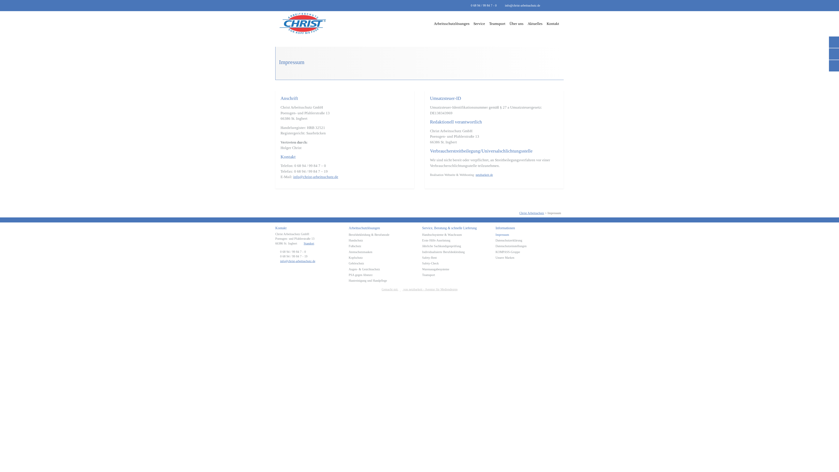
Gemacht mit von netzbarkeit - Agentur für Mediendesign (420, 289)
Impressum (502, 234)
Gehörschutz (356, 263)
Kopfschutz (356, 257)
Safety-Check (430, 263)
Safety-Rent (429, 257)
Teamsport (497, 24)
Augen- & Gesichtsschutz (364, 269)
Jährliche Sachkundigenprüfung (441, 246)
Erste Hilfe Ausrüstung (436, 240)
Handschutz (356, 240)
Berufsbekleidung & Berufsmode (369, 234)
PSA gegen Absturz (361, 275)
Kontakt (553, 24)
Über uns (517, 24)
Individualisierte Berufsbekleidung (443, 252)
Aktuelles (535, 24)
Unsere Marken (505, 257)
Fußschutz (355, 246)
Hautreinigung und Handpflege (368, 280)
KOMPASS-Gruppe (508, 252)
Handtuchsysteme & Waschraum (442, 234)
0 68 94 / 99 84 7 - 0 (484, 5)
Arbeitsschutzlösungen (452, 24)
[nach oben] (830, 458)
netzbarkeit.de (484, 175)
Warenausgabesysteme (435, 269)
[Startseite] (303, 24)
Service (479, 24)
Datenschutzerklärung (509, 240)
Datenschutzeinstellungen (511, 246)
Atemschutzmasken (360, 252)
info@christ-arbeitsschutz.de (522, 5)
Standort (309, 243)
